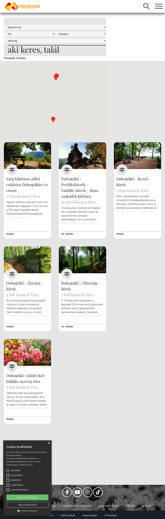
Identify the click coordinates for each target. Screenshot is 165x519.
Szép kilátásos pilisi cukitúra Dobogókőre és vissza (27, 184)
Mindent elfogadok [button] (27, 497)
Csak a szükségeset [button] (27, 505)
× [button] (49, 443)
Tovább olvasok (26, 465)
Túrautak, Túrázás (14, 58)
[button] (53, 119)
